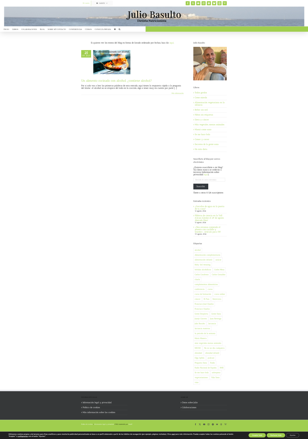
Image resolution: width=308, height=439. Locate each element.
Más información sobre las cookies (99, 412)
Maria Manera (201, 338)
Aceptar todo (257, 435)
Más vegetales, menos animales (209, 124)
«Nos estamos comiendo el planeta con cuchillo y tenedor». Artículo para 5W (208, 229)
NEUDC (198, 348)
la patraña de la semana (205, 333)
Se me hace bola (202, 134)
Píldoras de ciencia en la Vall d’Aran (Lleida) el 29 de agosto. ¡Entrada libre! (209, 218)
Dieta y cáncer (202, 119)
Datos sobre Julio (190, 402)
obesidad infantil (212, 353)
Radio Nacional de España (206, 368)
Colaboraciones (189, 407)
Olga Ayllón (199, 358)
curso (210, 289)
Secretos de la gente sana (207, 144)
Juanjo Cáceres (201, 318)
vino (197, 382)
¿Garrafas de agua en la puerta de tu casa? (209, 207)
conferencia (200, 289)
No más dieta (201, 149)
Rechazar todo (276, 435)
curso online (219, 294)
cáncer (197, 299)
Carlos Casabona (202, 274)
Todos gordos (201, 92)
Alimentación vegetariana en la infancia (210, 103)
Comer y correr (202, 139)
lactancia (212, 323)
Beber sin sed (201, 109)
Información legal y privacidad (97, 402)
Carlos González (218, 274)
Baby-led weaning (202, 265)
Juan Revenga (215, 318)
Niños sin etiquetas (204, 114)
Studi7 (130, 424)
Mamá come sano (203, 129)
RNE (222, 368)
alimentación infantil (203, 260)
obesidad (198, 353)
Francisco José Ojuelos (204, 304)
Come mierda (201, 97)
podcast (211, 358)
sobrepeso (216, 372)
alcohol (198, 250)
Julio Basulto (200, 323)
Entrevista (217, 299)
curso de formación (203, 294)
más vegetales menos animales (208, 343)
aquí (172, 42)
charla (197, 279)
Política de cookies (91, 407)
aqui (206, 174)
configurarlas (23, 436)
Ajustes (292, 435)
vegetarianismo (201, 377)
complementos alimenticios (206, 284)
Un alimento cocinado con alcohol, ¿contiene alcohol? (116, 80)
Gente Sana (216, 314)
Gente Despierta (201, 314)
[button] (119, 29)
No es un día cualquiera (214, 348)
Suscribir (200, 186)
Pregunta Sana (201, 363)
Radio (212, 363)
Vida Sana (215, 377)
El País (206, 299)
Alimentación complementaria (207, 255)
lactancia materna (202, 328)
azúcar (218, 260)
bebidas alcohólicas (203, 269)
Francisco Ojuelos (202, 309)
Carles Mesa (219, 269)
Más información (178, 93)
